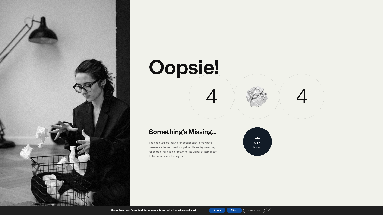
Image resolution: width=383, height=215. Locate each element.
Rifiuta (234, 210)
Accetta (217, 210)
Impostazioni (254, 210)
